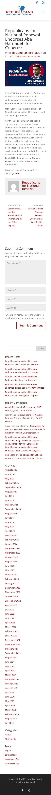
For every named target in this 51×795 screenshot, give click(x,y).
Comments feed (12, 759)
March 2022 (10, 627)
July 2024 (9, 518)
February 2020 (12, 714)
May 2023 (9, 570)
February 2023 (12, 579)
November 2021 (12, 644)
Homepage (10, 454)
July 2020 (9, 692)
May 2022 (9, 618)
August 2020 (11, 688)
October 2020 (11, 683)
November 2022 (12, 592)
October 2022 (11, 596)
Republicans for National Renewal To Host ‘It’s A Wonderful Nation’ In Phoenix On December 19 (25, 429)
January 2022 (11, 635)
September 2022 (13, 600)
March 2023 (10, 574)
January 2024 (11, 544)
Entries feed (11, 754)
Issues (8, 734)
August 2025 (11, 491)
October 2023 (11, 557)
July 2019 (9, 723)
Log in (8, 750)
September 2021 (13, 653)
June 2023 (9, 566)
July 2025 (9, 496)
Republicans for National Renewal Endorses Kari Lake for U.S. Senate (35, 217)
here (17, 173)
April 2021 (10, 670)
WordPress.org (12, 763)
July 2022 (9, 609)
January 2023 (11, 583)
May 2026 (9, 478)
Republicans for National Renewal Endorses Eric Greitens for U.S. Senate (24, 418)
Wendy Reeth (11, 407)
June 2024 (9, 522)
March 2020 (10, 710)
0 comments (34, 56)
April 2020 (10, 705)
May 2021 (9, 666)
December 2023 (12, 548)
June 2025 (9, 500)
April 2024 (10, 531)
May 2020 (9, 701)
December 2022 (12, 587)
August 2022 (11, 605)
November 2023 (12, 552)
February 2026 (12, 483)
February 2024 (12, 539)
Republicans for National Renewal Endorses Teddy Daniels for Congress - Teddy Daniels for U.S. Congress (23, 440)
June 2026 (9, 474)
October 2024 (11, 504)
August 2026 (11, 469)
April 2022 (10, 622)
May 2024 (9, 526)
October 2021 (11, 648)
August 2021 (11, 657)
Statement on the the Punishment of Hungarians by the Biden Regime (15, 217)
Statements (20, 56)
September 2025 (13, 487)
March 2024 (10, 535)
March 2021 (10, 675)
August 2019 (11, 718)
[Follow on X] (43, 2)
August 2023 (11, 561)
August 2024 (11, 513)
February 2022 (12, 631)
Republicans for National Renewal (24, 52)
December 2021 (12, 640)
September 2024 (13, 509)
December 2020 (12, 679)
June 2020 (9, 696)
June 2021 (9, 662)
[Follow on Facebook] (36, 2)
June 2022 (9, 613)
